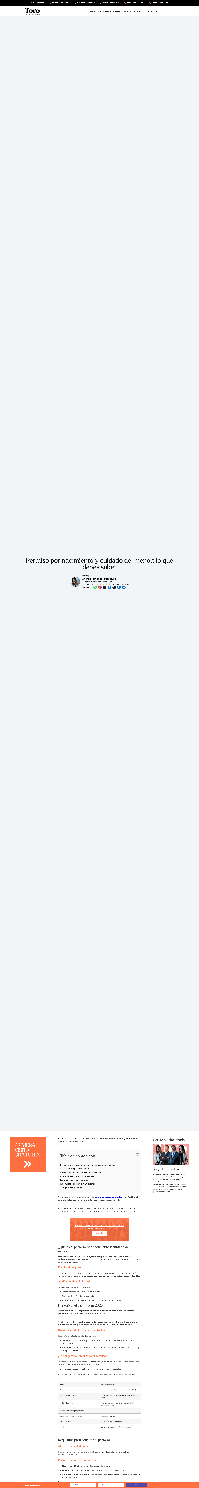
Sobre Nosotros (111, 11)
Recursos (128, 11)
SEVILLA (135, 3)
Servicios (94, 11)
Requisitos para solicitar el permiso (78, 1176)
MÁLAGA (160, 3)
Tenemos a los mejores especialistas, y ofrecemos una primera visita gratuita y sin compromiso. (99, 1229)
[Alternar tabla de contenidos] (136, 1155)
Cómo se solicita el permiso (75, 1180)
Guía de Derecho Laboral (84, 1138)
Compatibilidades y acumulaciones (78, 1184)
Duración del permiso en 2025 (76, 1169)
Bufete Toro (63, 1138)
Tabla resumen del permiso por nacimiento (82, 1172)
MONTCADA (86, 3)
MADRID (60, 3)
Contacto (149, 11)
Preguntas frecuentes (72, 1187)
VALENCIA (110, 3)
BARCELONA (36, 3)
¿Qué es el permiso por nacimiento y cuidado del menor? (88, 1165)
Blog (139, 11)
